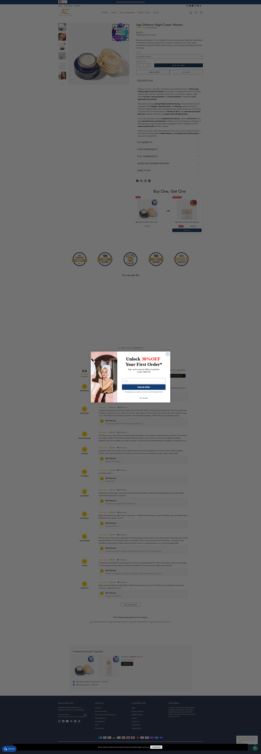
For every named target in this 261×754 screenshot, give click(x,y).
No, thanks (144, 398)
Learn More (145, 747)
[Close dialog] (167, 354)
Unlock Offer (143, 387)
